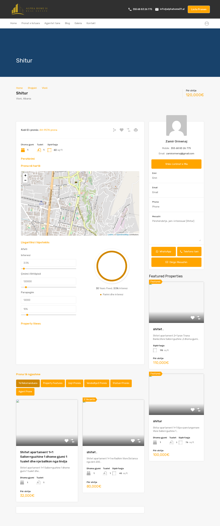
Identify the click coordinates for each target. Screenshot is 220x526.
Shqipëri (32, 88)
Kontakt (91, 23)
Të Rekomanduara (28, 383)
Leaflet (110, 234)
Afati (24, 249)
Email (155, 187)
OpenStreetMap (122, 234)
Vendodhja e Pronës (97, 383)
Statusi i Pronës (121, 383)
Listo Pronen (198, 9)
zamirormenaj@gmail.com (180, 153)
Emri (154, 173)
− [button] (25, 180)
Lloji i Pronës (74, 383)
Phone (155, 202)
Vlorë (45, 88)
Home (13, 23)
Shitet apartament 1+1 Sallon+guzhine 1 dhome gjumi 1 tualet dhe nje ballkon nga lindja (43, 456)
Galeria (78, 23)
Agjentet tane (52, 23)
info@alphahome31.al (172, 9)
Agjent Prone (25, 391)
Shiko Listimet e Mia (176, 164)
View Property (176, 314)
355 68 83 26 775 (142, 9)
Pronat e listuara (30, 23)
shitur (157, 421)
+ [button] (25, 175)
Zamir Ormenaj (176, 141)
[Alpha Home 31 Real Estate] (30, 13)
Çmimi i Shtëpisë (31, 273)
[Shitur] (80, 198)
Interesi (25, 255)
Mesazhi (156, 216)
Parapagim (27, 292)
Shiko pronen (46, 436)
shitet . (92, 452)
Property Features (52, 383)
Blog (67, 23)
